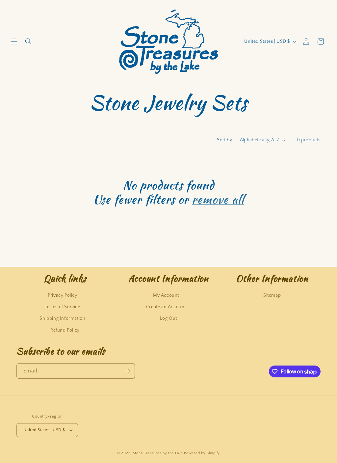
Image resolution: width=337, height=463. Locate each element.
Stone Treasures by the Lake (158, 453)
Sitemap (272, 295)
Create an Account (166, 307)
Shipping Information (62, 318)
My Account (166, 295)
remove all (218, 199)
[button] (14, 41)
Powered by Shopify (202, 453)
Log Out (168, 318)
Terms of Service (62, 307)
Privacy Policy (62, 295)
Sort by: (225, 140)
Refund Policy (65, 330)
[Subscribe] (127, 371)
